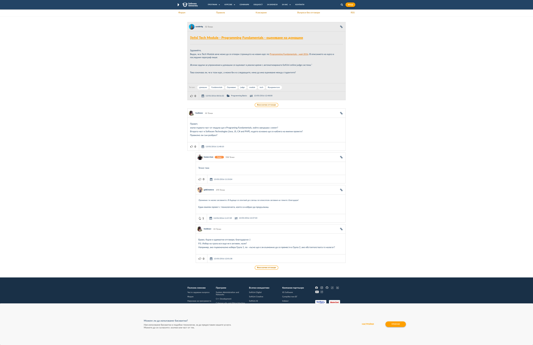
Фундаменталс (274, 87)
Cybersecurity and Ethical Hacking (230, 303)
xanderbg (199, 27)
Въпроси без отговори (308, 13)
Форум (181, 13)
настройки (368, 324)
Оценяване (231, 87)
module (252, 87)
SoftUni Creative (256, 297)
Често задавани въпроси (198, 292)
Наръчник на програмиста (199, 301)
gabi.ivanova (209, 190)
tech (261, 87)
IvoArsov (199, 113)
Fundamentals (216, 87)
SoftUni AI (253, 301)
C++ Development (223, 299)
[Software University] (190, 4)
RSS (353, 13)
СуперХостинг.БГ (289, 297)
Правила (220, 13)
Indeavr (285, 301)
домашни (203, 87)
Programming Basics (239, 96)
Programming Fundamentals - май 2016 (289, 54)
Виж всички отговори (266, 105)
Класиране (261, 13)
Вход (350, 5)
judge (242, 87)
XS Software (287, 292)
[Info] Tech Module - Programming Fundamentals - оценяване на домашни (246, 38)
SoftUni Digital (255, 292)
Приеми (395, 324)
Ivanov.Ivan (208, 157)
